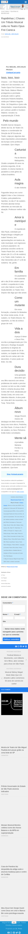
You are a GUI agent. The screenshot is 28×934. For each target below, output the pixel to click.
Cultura (5, 11)
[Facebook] (21, 646)
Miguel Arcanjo (12, 34)
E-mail (17, 614)
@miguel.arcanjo (13, 73)
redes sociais (20, 491)
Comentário (8, 603)
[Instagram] (18, 646)
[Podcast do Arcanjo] (26, 646)
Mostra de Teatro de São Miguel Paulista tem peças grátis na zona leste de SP (14, 750)
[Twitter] (23, 646)
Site (4, 621)
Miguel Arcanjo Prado (12, 566)
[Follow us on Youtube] (16, 646)
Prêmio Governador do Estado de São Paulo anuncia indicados (13, 789)
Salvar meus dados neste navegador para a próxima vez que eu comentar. (14, 631)
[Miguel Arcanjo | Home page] (5, 2)
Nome (5, 614)
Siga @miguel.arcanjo (15, 474)
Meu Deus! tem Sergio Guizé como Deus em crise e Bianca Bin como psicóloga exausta (13, 910)
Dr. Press (18, 928)
